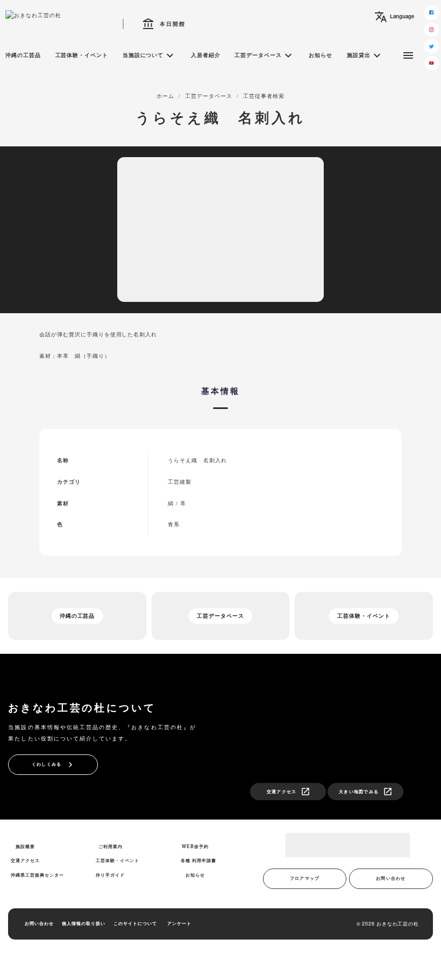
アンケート (179, 923)
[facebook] (431, 12)
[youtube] (431, 63)
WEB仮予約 (195, 846)
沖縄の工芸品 (23, 55)
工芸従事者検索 (263, 96)
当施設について (150, 55)
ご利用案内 (110, 846)
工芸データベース (264, 55)
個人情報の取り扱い (83, 923)
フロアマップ (305, 878)
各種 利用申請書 (198, 860)
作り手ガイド (110, 875)
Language (394, 16)
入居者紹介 (205, 55)
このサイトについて (135, 923)
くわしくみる (54, 765)
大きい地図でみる (366, 791)
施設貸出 (365, 55)
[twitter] (431, 46)
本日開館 (164, 24)
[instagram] (431, 30)
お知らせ (320, 55)
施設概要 (25, 846)
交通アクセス (289, 791)
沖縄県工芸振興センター (37, 875)
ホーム (165, 96)
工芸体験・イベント (82, 55)
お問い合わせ (391, 878)
